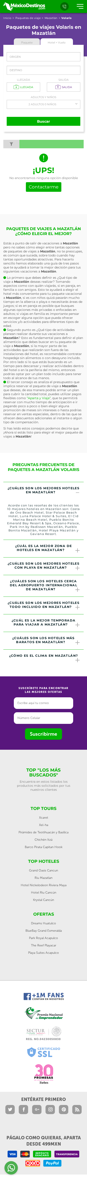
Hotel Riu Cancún (43, 892)
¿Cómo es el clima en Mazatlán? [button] (43, 656)
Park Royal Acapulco (43, 938)
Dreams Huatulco (43, 923)
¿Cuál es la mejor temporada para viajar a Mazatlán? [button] (44, 622)
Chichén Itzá (43, 840)
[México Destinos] (24, 6)
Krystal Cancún (43, 900)
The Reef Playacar (43, 945)
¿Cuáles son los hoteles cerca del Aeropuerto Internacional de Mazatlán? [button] (43, 585)
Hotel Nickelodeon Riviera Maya (43, 885)
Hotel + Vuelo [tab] (57, 42)
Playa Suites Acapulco (43, 953)
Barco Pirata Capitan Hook (43, 847)
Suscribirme (43, 734)
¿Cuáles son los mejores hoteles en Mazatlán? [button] (43, 490)
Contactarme (43, 187)
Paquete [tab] (27, 42)
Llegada (23, 79)
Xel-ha (43, 825)
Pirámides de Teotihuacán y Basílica (43, 832)
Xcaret (43, 818)
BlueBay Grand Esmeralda (43, 931)
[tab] (43, 491)
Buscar (43, 121)
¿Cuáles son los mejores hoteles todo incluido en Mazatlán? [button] (43, 605)
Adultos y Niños (43, 97)
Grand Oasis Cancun (43, 870)
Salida (63, 79)
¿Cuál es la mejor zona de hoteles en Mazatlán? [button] (43, 548)
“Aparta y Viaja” (39, 398)
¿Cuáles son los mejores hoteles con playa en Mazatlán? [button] (43, 566)
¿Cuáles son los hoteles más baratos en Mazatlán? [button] (43, 640)
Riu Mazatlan (43, 878)
